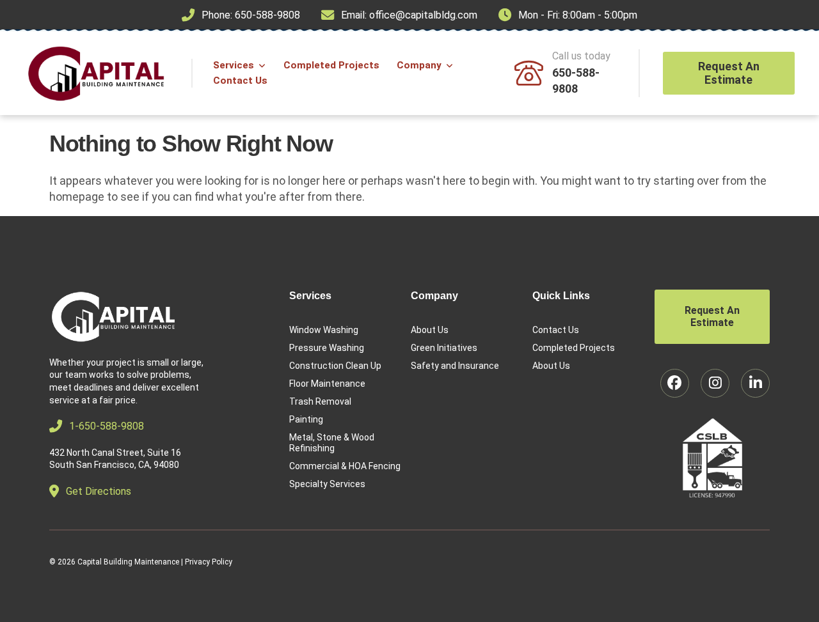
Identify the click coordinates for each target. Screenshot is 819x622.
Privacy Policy (208, 561)
